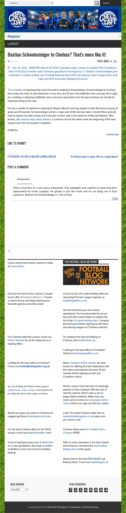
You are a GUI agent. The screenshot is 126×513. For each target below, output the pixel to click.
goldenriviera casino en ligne (21, 389)
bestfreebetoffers (36, 432)
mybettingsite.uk (99, 462)
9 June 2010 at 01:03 (24, 184)
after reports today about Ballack (33, 119)
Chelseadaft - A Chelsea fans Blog (84, 507)
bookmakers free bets (39, 416)
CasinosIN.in (17, 266)
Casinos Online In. (33, 297)
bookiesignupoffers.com (85, 353)
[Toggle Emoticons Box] (9, 251)
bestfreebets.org (86, 340)
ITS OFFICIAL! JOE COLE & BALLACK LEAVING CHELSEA (32, 156)
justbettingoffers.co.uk (75, 300)
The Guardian (15, 90)
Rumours (14, 61)
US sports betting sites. (85, 320)
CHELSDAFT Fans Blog (56, 507)
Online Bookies (16, 340)
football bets (46, 442)
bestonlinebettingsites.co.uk (78, 416)
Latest (13, 44)
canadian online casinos (83, 363)
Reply (115, 199)
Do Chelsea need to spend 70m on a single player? (94, 156)
